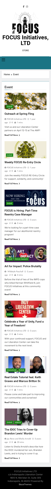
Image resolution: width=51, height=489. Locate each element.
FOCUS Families (21, 259)
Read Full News (11, 135)
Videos (18, 422)
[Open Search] (48, 66)
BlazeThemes (25, 484)
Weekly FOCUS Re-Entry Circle (23, 162)
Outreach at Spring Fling (19, 113)
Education (11, 370)
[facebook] (23, 6)
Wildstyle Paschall (15, 271)
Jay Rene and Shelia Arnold (19, 438)
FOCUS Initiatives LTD (16, 119)
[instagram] (27, 6)
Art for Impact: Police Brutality (23, 266)
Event (9, 106)
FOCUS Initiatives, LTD (25, 40)
